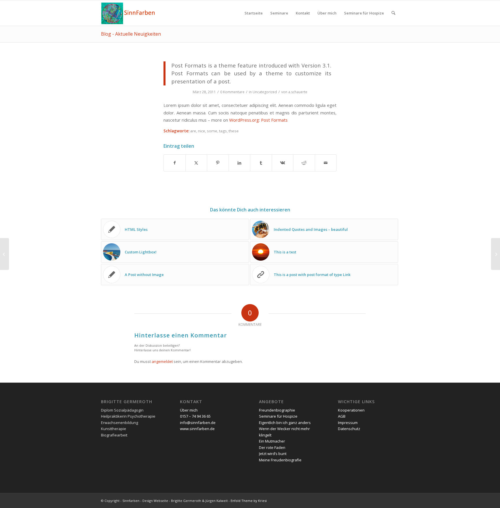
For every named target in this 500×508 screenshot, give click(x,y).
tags (223, 131)
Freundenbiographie (277, 410)
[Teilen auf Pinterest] (218, 163)
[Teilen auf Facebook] (174, 163)
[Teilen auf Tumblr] (261, 163)
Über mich (189, 410)
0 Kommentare (232, 91)
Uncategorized (265, 91)
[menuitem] (253, 13)
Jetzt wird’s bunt (272, 453)
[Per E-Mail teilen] (326, 163)
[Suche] (393, 13)
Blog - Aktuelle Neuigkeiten (131, 34)
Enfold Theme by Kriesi (249, 500)
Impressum (348, 422)
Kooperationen (351, 410)
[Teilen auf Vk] (282, 163)
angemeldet (162, 361)
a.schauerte (297, 91)
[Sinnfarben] (128, 13)
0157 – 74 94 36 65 (195, 416)
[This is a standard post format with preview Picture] (495, 254)
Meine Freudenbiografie (280, 460)
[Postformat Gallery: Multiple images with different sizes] (4, 254)
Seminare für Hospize (278, 416)
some (212, 131)
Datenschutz (349, 428)
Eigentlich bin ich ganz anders (285, 422)
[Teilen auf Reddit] (304, 163)
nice (201, 131)
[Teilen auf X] (196, 163)
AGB (341, 416)
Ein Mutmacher (272, 441)
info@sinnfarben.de (198, 422)
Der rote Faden (272, 447)
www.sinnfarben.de (197, 428)
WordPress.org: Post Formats (258, 120)
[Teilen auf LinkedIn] (239, 163)
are (193, 131)
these (234, 131)
